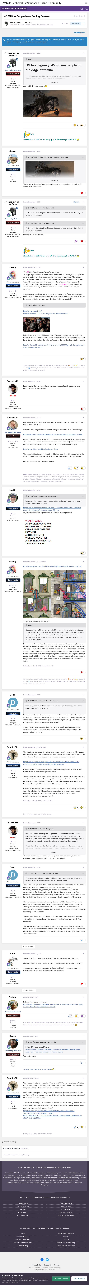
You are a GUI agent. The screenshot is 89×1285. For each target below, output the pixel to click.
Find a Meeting (23, 1246)
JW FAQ (66, 1239)
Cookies (57, 1265)
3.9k (13, 977)
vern (12, 953)
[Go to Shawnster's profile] (13, 425)
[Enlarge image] (47, 103)
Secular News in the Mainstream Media (39, 25)
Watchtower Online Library (66, 1243)
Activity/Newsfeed (23, 1206)
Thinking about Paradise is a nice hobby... (37, 1069)
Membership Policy (66, 1212)
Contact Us (48, 1265)
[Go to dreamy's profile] (13, 275)
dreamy (12, 267)
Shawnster (12, 417)
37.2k (11, 441)
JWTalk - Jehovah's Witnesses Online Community (31, 3)
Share (65, 23)
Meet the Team (66, 1206)
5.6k (13, 400)
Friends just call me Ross (22, 22)
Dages (12, 1036)
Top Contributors (66, 1203)
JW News (66, 1236)
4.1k (13, 718)
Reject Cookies (79, 1279)
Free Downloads (22, 1215)
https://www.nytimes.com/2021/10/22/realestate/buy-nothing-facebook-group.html (52, 566)
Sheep (12, 151)
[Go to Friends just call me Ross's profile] (6, 23)
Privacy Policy (37, 1265)
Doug (12, 695)
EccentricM (12, 381)
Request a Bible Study (23, 1239)
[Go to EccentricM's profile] (13, 389)
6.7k (13, 175)
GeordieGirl (12, 747)
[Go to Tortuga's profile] (13, 1005)
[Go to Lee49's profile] (13, 498)
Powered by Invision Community (44, 1269)
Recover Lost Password (66, 1215)
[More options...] (83, 53)
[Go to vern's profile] (13, 961)
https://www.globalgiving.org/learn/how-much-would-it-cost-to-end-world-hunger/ (52, 434)
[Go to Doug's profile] (13, 702)
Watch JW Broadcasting (66, 1233)
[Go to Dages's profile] (13, 1044)
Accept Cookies (62, 1279)
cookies (15, 1278)
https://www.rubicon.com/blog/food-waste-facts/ (40, 449)
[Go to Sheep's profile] (13, 159)
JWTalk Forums (23, 1203)
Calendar (23, 1209)
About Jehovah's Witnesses (22, 1243)
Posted (31, 53)
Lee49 (12, 490)
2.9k (13, 771)
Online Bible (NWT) (22, 1236)
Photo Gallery (22, 1212)
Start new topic (79, 33)
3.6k (13, 514)
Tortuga (12, 997)
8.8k (13, 79)
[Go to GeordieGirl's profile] (13, 755)
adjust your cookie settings (21, 1280)
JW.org (23, 1233)
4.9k (11, 291)
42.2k (14, 1021)
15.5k (14, 1060)
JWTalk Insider (66, 1209)
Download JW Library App (66, 1246)
